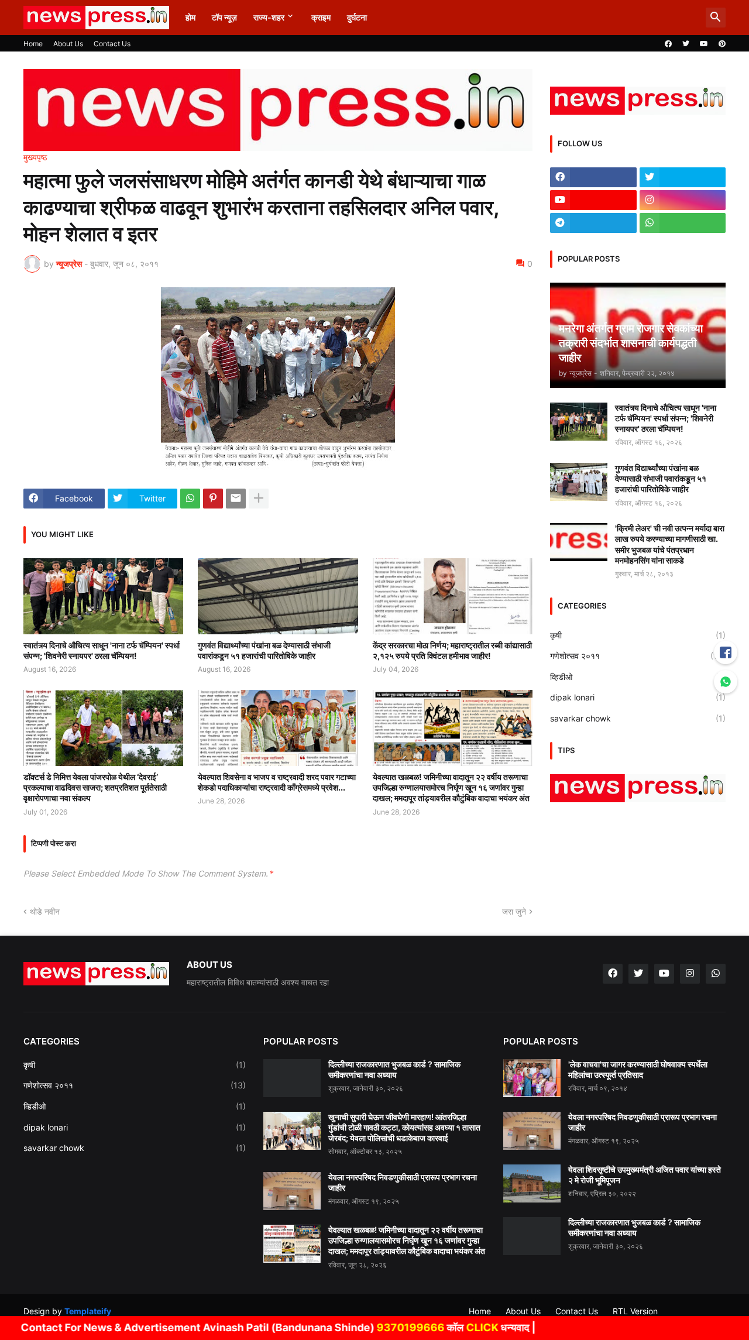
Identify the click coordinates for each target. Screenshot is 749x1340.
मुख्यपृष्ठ (35, 157)
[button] (716, 18)
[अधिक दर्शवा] (259, 498)
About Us (68, 43)
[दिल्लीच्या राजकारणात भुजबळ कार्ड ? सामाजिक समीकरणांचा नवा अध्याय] (292, 1078)
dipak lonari (638, 697)
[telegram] (593, 223)
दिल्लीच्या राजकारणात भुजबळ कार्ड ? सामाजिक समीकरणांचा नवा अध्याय (394, 1069)
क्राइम (321, 17)
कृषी (638, 635)
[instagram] (683, 200)
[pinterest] (722, 44)
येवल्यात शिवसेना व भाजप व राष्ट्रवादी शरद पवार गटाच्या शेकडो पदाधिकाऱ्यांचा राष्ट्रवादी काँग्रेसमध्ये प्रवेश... (277, 782)
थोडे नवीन (45, 911)
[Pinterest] (213, 498)
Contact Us (112, 43)
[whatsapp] (683, 223)
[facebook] (668, 44)
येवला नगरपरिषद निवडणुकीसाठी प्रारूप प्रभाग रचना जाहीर (402, 1182)
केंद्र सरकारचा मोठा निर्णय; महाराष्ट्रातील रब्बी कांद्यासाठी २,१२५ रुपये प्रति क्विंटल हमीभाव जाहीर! (452, 650)
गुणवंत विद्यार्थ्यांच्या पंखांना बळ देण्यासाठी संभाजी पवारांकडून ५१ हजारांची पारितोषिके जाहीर (264, 650)
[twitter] (685, 44)
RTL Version (635, 1311)
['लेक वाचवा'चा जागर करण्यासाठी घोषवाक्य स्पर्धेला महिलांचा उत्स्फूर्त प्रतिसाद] (532, 1078)
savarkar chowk (638, 718)
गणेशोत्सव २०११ (638, 656)
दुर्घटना (357, 17)
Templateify (87, 1311)
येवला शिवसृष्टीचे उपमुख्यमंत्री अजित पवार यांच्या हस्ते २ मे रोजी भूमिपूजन (644, 1174)
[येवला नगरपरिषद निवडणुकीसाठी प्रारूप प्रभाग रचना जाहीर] (292, 1191)
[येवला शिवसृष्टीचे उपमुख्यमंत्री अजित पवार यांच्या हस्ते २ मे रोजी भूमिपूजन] (532, 1183)
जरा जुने (514, 911)
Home (33, 43)
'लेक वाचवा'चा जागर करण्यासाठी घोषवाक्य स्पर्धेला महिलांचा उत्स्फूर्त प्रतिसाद (637, 1069)
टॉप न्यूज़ (224, 17)
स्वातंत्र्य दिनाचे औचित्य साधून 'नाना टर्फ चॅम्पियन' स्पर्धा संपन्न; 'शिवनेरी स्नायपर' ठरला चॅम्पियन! (101, 650)
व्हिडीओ (638, 677)
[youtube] (704, 44)
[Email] (236, 498)
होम (190, 17)
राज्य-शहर (268, 17)
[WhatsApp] (190, 498)
